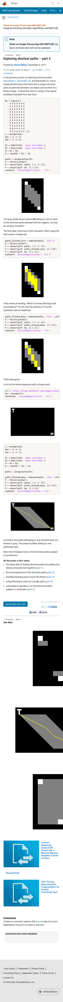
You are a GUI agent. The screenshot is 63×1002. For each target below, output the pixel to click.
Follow (53, 606)
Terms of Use (48, 973)
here (38, 921)
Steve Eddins (20, 65)
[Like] (43, 606)
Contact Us (9, 977)
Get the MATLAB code (15, 604)
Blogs (14, 3)
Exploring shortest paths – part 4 (26, 58)
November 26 (24, 81)
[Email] (43, 612)
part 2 (51, 572)
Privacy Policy (38, 968)
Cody (43, 10)
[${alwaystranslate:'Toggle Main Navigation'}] (58, 3)
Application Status (30, 973)
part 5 (31, 589)
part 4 (49, 581)
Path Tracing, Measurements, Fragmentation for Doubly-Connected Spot (50, 887)
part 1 (40, 568)
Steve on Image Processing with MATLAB (24, 25)
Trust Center (9, 968)
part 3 (50, 577)
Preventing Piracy (11, 973)
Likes (38, 70)
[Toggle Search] (52, 3)
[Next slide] (57, 10)
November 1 (10, 81)
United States (49, 991)
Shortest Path (12, 873)
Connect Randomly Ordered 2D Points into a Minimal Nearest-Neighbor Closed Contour (49, 850)
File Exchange (31, 10)
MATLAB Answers (11, 10)
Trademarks (23, 968)
